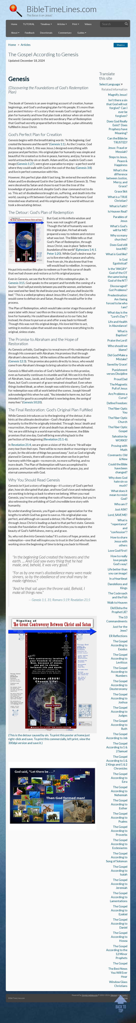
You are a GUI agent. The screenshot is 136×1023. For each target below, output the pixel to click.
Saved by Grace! (117, 364)
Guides (80, 32)
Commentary (64, 32)
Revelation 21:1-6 (55, 439)
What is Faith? (118, 206)
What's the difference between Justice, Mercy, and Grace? (116, 178)
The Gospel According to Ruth (119, 724)
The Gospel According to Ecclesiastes (119, 844)
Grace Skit (120, 191)
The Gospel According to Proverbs (119, 830)
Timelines (45, 24)
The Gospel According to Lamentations (118, 897)
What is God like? (116, 254)
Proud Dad (120, 379)
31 (49, 600)
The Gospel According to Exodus (119, 645)
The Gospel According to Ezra (119, 778)
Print (74, 24)
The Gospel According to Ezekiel (119, 910)
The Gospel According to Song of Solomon (116, 857)
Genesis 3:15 (16, 283)
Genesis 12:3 (17, 361)
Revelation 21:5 (80, 600)
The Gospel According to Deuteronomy (118, 685)
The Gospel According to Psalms (119, 817)
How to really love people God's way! (119, 560)
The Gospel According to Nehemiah (119, 791)
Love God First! (117, 550)
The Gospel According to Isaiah (119, 870)
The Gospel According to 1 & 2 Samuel (116, 747)
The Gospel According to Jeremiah (119, 884)
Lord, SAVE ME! (117, 515)
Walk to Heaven (117, 602)
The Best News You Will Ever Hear (117, 972)
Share (120, 44)
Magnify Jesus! (117, 94)
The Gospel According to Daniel (119, 923)
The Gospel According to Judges (119, 711)
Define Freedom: (117, 403)
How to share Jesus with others (118, 541)
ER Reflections (118, 636)
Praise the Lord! (117, 340)
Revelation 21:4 (21, 445)
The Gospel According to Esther (119, 804)
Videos (88, 24)
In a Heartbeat (118, 578)
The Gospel (120, 963)
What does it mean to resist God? (118, 495)
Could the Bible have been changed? (117, 468)
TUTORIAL (28, 24)
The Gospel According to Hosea (119, 936)
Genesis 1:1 (57, 144)
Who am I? (120, 504)
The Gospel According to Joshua (119, 698)
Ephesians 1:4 (85, 249)
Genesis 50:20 (32, 402)
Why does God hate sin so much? (118, 481)
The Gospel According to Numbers (119, 672)
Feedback (29, 32)
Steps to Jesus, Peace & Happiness (118, 161)
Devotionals (46, 32)
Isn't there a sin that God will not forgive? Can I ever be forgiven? (116, 108)
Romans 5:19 (60, 600)
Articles (61, 24)
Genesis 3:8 (83, 168)
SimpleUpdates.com (90, 995)
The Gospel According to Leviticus (119, 658)
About (14, 32)
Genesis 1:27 (25, 164)
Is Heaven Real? (117, 211)
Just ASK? (121, 509)
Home (14, 24)
